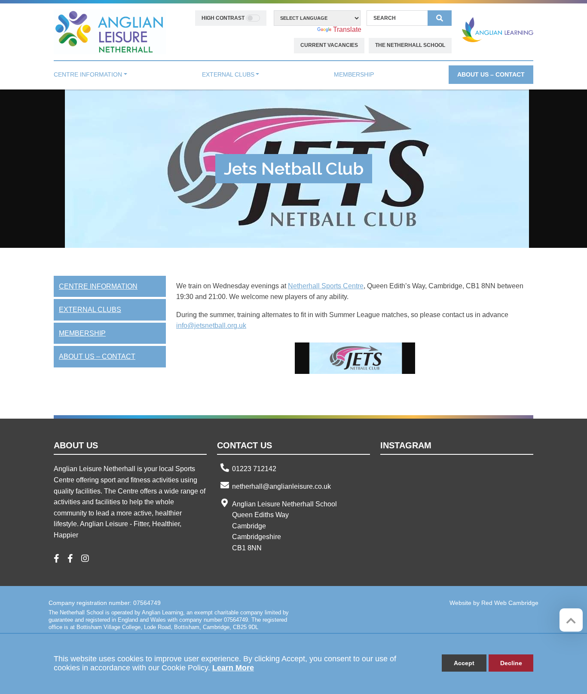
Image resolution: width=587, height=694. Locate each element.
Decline (511, 663)
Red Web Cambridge (509, 602)
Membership (82, 333)
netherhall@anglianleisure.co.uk (281, 486)
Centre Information (98, 286)
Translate (347, 29)
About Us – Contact (97, 356)
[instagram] (88, 559)
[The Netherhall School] (110, 31)
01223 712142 (254, 468)
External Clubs (90, 309)
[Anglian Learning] (497, 29)
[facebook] (60, 559)
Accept (464, 663)
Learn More (233, 667)
